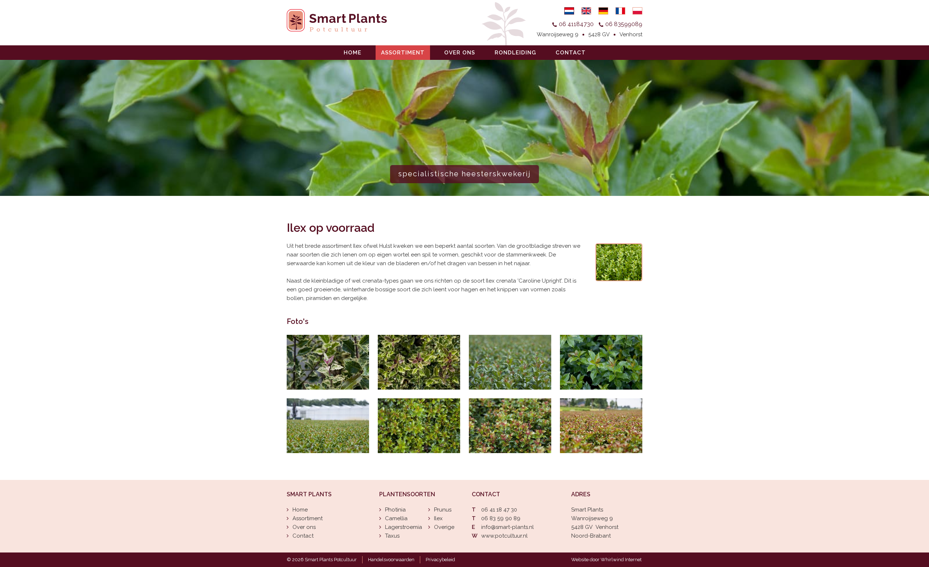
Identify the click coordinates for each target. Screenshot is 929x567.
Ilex (438, 518)
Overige (444, 527)
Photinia (395, 509)
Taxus (392, 536)
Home (352, 52)
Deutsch (603, 11)
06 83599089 (623, 24)
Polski (637, 11)
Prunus (442, 509)
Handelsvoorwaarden (391, 559)
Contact (571, 52)
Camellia (396, 518)
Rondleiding (515, 52)
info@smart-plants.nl (507, 527)
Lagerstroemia (403, 527)
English (586, 11)
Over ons (459, 52)
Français (620, 11)
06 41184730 (576, 24)
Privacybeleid (440, 559)
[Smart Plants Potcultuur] (328, 362)
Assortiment (403, 52)
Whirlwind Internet (621, 559)
